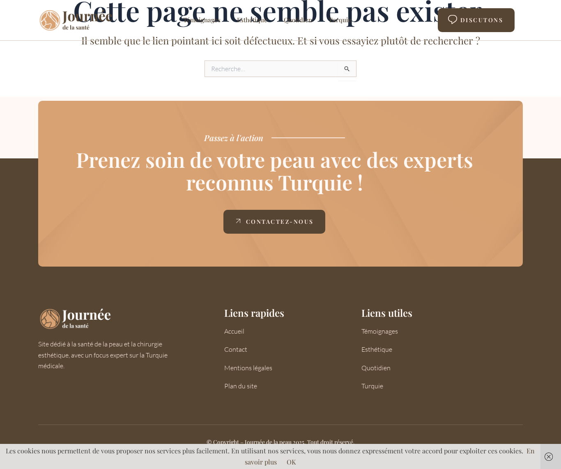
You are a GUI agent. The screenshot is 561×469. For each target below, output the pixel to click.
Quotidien (298, 20)
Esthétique (252, 20)
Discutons (482, 20)
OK (291, 461)
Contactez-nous (280, 221)
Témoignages (202, 20)
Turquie (340, 20)
